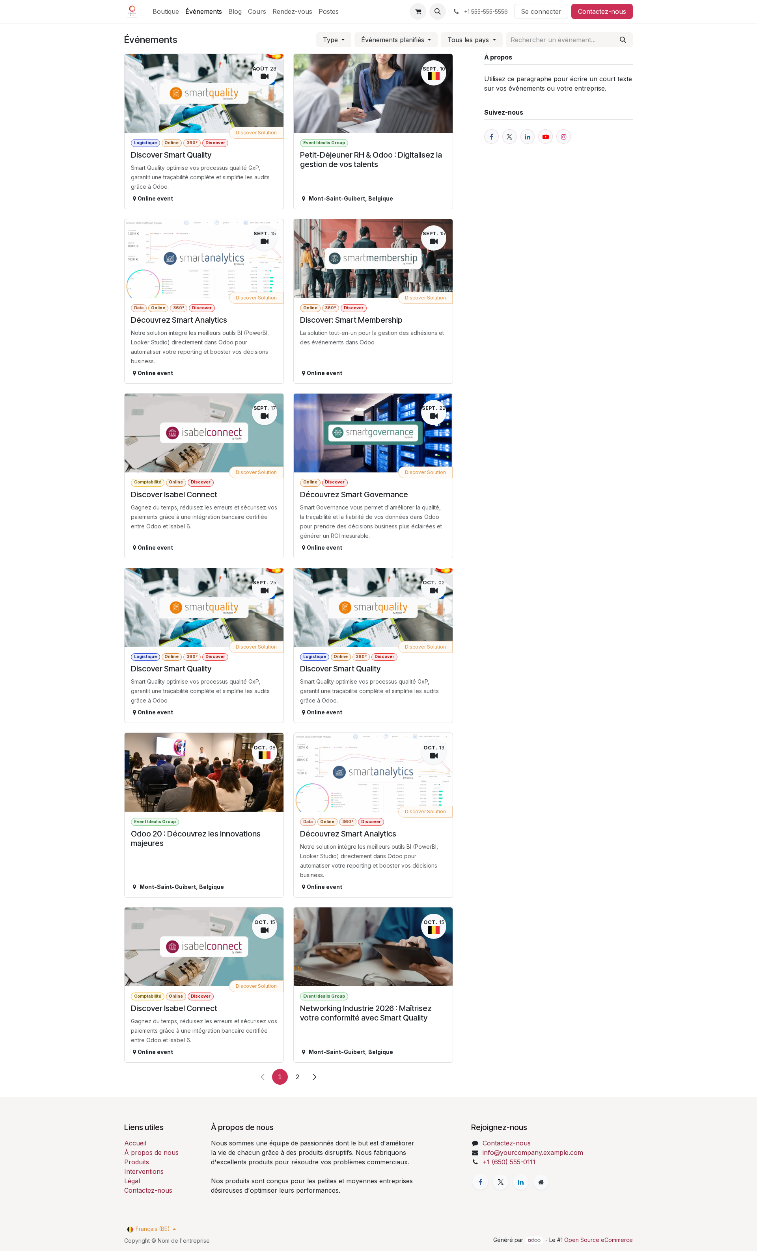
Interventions (144, 1171)
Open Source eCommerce (598, 1239)
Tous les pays (469, 40)
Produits (136, 1162)
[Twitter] (501, 1182)
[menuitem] (165, 11)
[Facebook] (480, 1182)
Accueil (135, 1143)
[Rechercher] (623, 39)
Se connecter (541, 11)
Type (331, 40)
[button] (437, 11)
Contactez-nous (602, 11)
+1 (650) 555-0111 (509, 1162)
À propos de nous (151, 1152)
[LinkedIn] (521, 1182)
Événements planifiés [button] (393, 40)
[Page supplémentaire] (541, 1182)
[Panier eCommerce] (418, 11)
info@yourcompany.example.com (533, 1152)
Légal (132, 1181)
